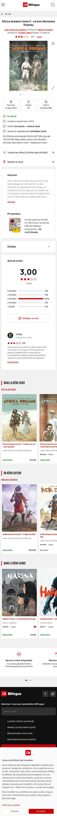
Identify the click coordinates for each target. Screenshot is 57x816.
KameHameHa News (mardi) (21, 739)
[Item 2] (25, 94)
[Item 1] (23, 94)
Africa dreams (8, 389)
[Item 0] (20, 94)
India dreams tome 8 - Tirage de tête (19, 534)
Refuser (15, 811)
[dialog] (28, 781)
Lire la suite (12, 362)
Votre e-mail (10, 711)
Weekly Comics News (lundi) (21, 727)
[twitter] (53, 694)
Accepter (41, 811)
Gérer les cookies (11, 805)
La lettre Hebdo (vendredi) (20, 721)
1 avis (39, 36)
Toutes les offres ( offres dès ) (27, 152)
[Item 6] (36, 94)
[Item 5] (34, 94)
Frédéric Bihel (25, 32)
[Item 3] (28, 94)
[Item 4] (31, 94)
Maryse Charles (45, 29)
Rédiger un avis (31, 318)
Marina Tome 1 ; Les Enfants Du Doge (19, 619)
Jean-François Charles (15, 29)
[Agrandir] (53, 88)
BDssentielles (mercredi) (20, 733)
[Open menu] (3, 4)
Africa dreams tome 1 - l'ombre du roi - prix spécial (19, 445)
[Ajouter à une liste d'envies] (53, 43)
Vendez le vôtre (15, 161)
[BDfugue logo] (31, 4)
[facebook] (45, 694)
